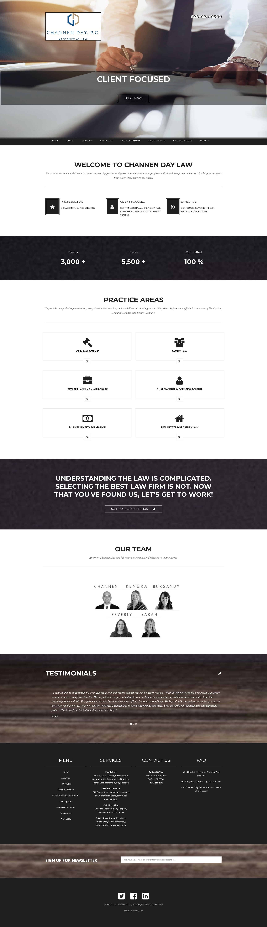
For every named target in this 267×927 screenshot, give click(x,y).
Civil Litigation (157, 140)
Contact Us (66, 819)
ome (66, 772)
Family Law (106, 140)
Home (55, 140)
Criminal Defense (130, 140)
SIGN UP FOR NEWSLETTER (71, 860)
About (70, 140)
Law (69, 783)
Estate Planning (182, 140)
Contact (87, 140)
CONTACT (152, 760)
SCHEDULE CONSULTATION (129, 508)
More (203, 140)
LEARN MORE (133, 98)
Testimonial (65, 813)
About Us (65, 777)
